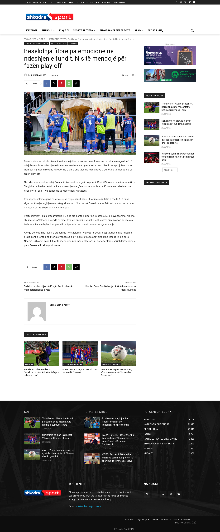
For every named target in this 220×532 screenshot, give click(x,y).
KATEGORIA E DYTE (58, 44)
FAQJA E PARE (30, 39)
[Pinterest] (61, 83)
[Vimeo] (189, 2)
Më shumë (168, 170)
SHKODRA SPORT (39, 75)
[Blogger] (147, 494)
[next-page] (31, 383)
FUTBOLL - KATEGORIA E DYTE (52, 39)
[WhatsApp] (69, 83)
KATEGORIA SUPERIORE (72, 364)
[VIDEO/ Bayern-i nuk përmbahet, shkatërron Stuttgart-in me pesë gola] (151, 157)
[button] (192, 30)
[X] (185, 2)
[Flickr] (163, 494)
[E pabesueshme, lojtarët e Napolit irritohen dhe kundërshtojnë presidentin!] (92, 422)
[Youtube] (194, 2)
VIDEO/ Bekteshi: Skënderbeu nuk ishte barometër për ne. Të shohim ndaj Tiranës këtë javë (117, 457)
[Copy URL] (76, 83)
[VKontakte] (179, 494)
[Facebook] (176, 2)
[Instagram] (181, 2)
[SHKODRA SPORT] (26, 75)
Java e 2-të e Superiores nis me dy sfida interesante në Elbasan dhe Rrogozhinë (116, 372)
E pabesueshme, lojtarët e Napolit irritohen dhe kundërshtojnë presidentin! (115, 421)
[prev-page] (26, 383)
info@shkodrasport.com (88, 506)
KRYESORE (72, 44)
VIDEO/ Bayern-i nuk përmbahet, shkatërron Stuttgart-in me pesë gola (178, 156)
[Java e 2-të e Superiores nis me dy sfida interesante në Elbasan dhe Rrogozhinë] (118, 353)
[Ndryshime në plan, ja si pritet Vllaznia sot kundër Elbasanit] (80, 353)
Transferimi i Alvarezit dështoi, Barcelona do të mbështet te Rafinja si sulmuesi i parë (41, 372)
